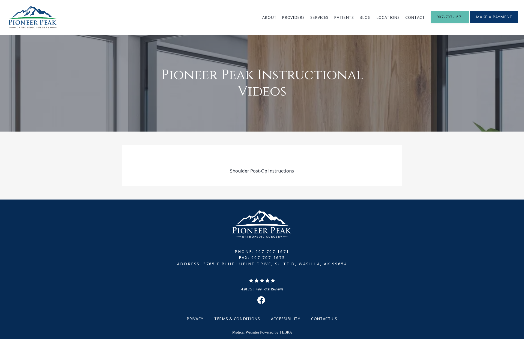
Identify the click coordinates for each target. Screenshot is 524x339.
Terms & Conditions (237, 318)
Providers (293, 17)
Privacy (195, 318)
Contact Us (324, 318)
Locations (388, 17)
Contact (415, 17)
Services (319, 17)
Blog (365, 17)
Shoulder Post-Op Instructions (262, 171)
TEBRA (285, 332)
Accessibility (285, 318)
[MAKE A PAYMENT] (494, 23)
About (269, 17)
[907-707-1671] (450, 23)
